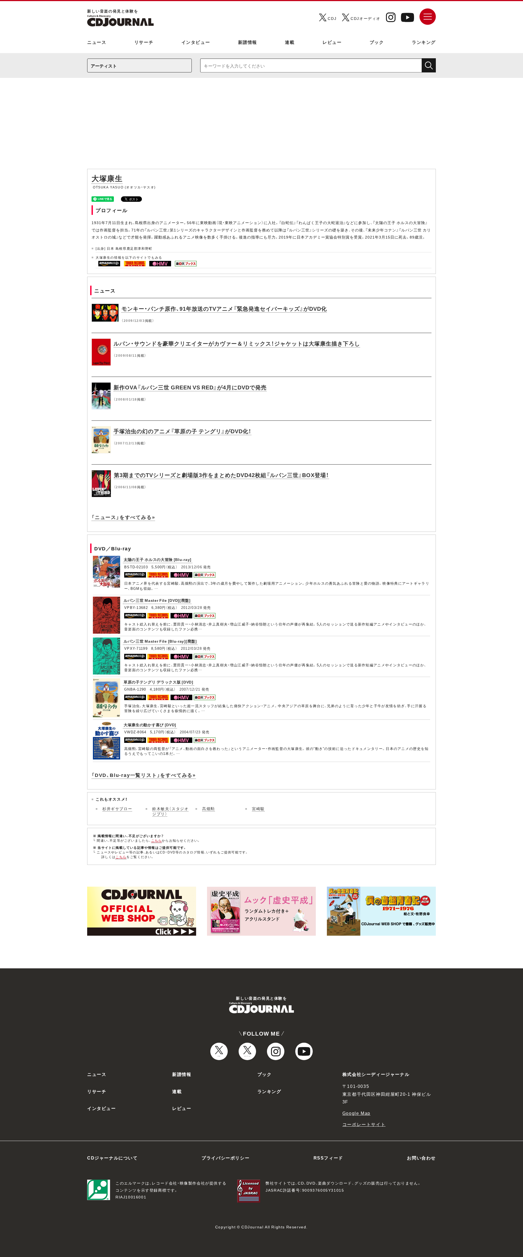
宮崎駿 (258, 808)
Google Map (356, 1113)
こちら (156, 840)
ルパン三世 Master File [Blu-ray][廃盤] (160, 641)
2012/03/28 (191, 607)
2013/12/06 (191, 566)
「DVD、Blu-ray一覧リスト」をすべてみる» (144, 775)
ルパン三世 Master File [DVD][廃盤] (157, 600)
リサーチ (143, 42)
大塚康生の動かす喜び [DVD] (150, 724)
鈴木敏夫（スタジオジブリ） (170, 811)
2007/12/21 (190, 689)
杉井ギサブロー (117, 808)
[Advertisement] (261, 126)
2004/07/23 (190, 731)
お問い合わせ (421, 1157)
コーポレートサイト (363, 1124)
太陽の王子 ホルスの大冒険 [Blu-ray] (157, 559)
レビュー (332, 42)
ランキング (424, 42)
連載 (289, 42)
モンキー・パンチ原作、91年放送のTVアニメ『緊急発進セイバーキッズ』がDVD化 (224, 308)
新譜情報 (247, 42)
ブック (377, 42)
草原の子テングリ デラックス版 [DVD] (158, 682)
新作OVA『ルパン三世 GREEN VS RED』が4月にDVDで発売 (190, 387)
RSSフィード (328, 1157)
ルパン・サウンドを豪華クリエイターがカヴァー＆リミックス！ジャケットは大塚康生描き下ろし (237, 343)
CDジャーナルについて (112, 1157)
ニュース (96, 42)
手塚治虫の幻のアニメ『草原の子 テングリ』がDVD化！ (182, 431)
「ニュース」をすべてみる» (123, 517)
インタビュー (195, 42)
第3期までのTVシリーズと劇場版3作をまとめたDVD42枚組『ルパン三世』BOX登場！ (221, 475)
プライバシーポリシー (226, 1157)
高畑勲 (208, 808)
